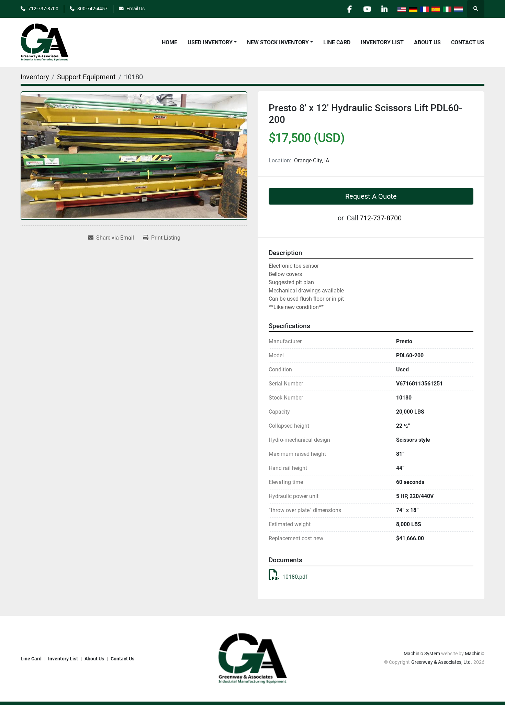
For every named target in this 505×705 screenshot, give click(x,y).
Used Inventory (210, 42)
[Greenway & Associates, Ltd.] (252, 658)
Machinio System (422, 653)
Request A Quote (371, 196)
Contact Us (467, 42)
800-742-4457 (92, 8)
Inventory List (382, 42)
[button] (212, 42)
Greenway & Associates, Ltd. (441, 662)
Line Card (336, 42)
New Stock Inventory (278, 42)
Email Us (135, 8)
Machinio (474, 653)
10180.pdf (294, 577)
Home (169, 42)
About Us (427, 42)
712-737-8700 (43, 8)
